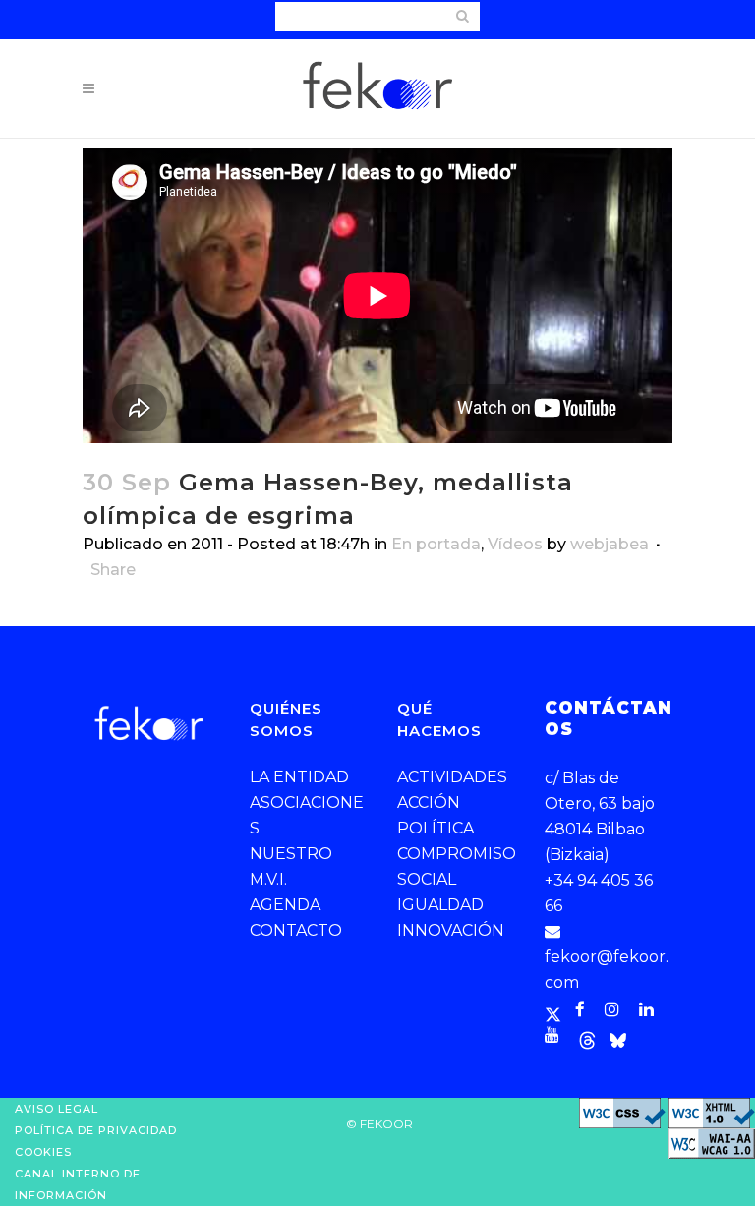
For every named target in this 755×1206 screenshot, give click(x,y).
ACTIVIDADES (452, 777)
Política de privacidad (96, 1130)
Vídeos (515, 544)
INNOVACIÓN (450, 930)
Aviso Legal (56, 1109)
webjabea (609, 544)
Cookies (43, 1152)
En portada (436, 544)
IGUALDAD (440, 904)
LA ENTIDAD (299, 777)
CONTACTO (296, 930)
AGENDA (285, 904)
